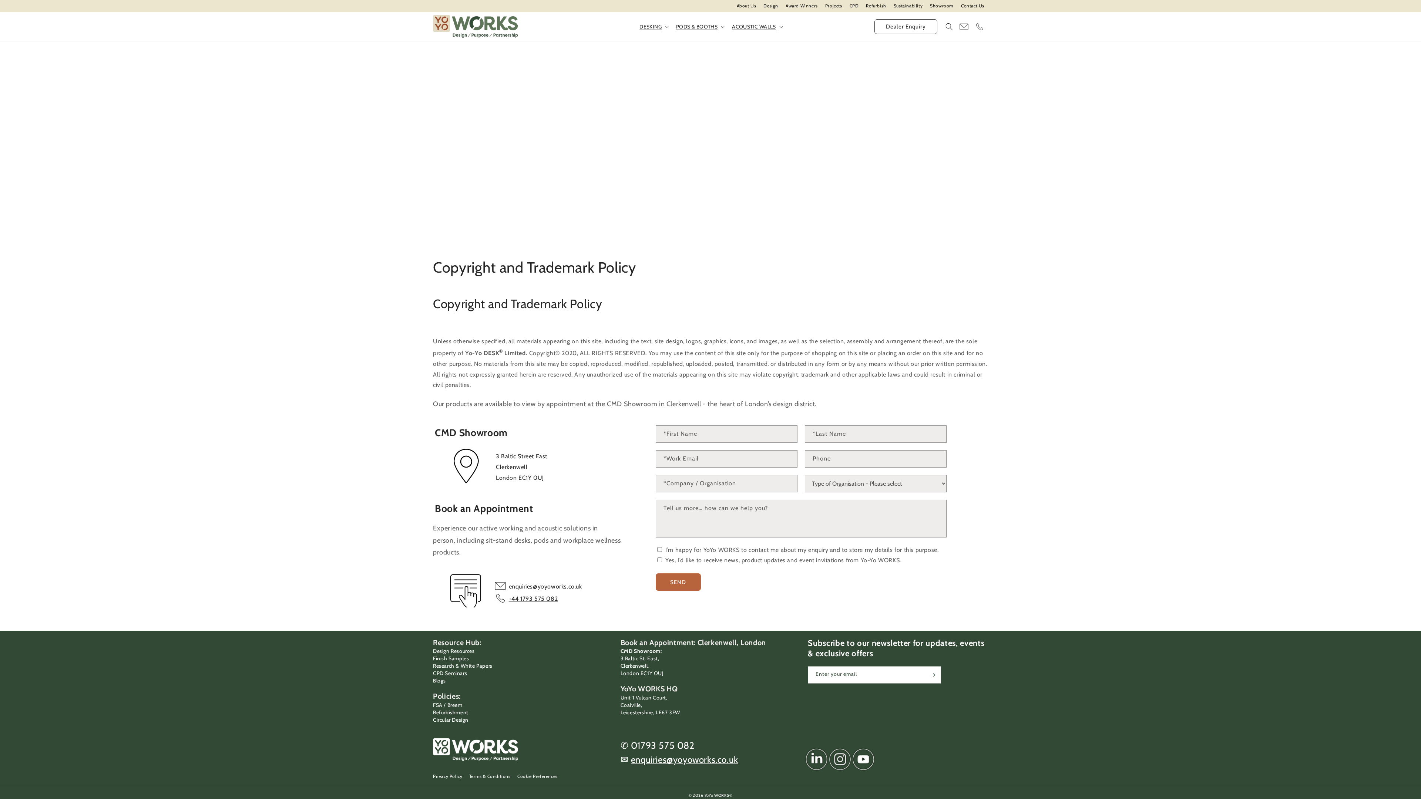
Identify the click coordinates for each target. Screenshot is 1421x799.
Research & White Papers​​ (463, 666)
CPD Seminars (450, 673)
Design (770, 6)
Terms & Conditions (490, 776)
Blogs (439, 680)
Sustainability (908, 6)
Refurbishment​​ (450, 712)
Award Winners (802, 6)
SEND (678, 582)
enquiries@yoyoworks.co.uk (545, 586)
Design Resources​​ (454, 651)
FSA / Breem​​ (448, 705)
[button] (949, 26)
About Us (746, 6)
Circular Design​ (450, 720)
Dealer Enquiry (906, 26)
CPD (854, 6)
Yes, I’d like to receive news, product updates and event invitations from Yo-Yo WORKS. (782, 560)
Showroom (942, 6)
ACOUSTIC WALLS (754, 26)
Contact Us (972, 6)
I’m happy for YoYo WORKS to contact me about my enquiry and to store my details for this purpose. (801, 549)
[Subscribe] (932, 675)
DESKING (650, 26)
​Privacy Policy (447, 776)
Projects (833, 6)
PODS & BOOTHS (697, 26)
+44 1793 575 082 (533, 598)
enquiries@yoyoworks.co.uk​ (684, 759)
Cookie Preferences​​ (537, 776)
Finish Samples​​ (451, 658)
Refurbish (876, 6)
